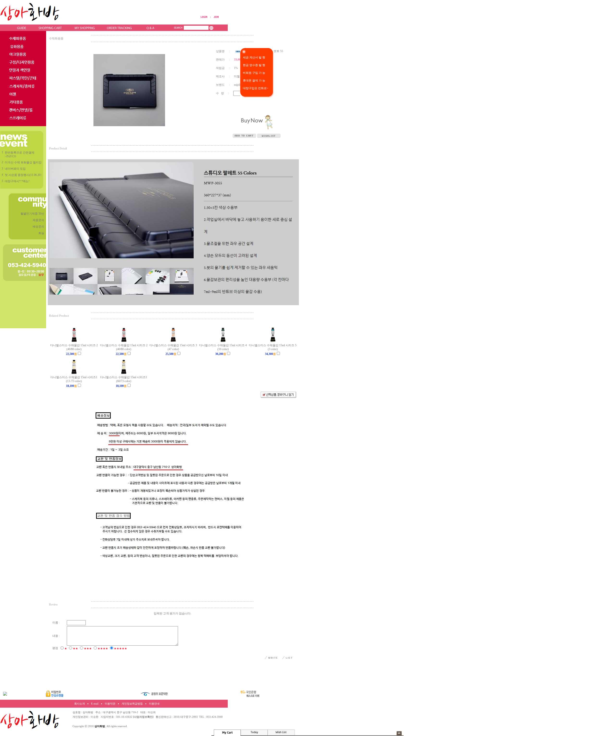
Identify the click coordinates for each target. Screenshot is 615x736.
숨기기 (399, 733)
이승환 (94, 717)
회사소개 (79, 703)
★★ (75, 648)
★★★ (88, 648)
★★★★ (103, 648)
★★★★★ (120, 648)
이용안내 (154, 703)
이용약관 (110, 703)
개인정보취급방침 (132, 703)
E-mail (94, 703)
